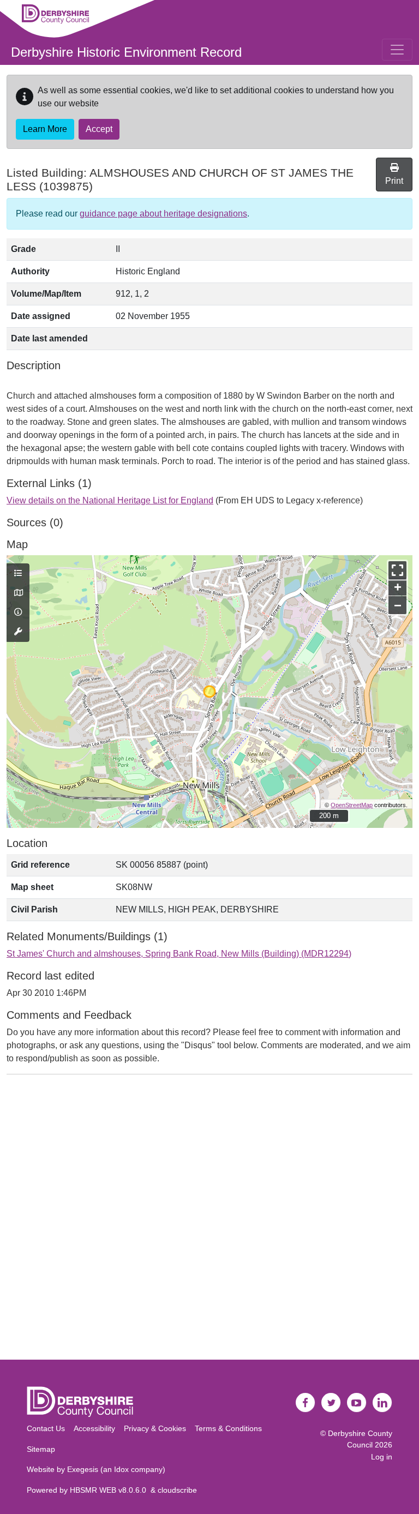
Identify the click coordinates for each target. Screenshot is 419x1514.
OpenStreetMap (352, 805)
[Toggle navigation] (397, 50)
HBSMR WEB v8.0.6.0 (110, 1490)
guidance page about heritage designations (163, 213)
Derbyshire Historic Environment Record (126, 52)
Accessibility (94, 1428)
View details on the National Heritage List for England (110, 500)
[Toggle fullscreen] (397, 570)
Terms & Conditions (228, 1428)
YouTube (357, 1403)
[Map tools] (18, 632)
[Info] (18, 612)
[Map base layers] (18, 593)
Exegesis (82, 1469)
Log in (381, 1456)
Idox (121, 1469)
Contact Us (46, 1428)
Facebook (305, 1403)
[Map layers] (18, 574)
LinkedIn (382, 1403)
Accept (99, 129)
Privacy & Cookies (155, 1428)
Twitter (331, 1403)
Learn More (45, 129)
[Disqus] (209, 1219)
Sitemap (41, 1449)
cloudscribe (177, 1490)
